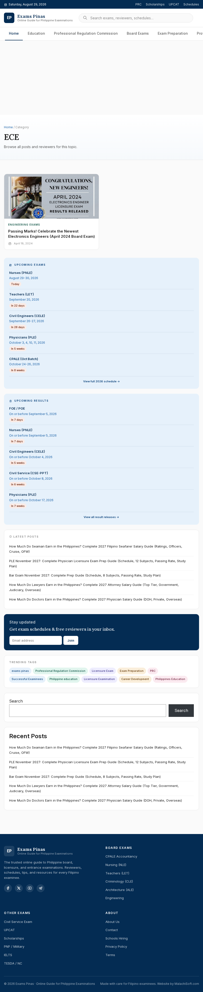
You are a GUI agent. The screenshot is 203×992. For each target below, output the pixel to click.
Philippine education (63, 679)
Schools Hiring (116, 938)
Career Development (135, 679)
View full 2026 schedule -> (101, 381)
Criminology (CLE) (119, 881)
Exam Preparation (173, 33)
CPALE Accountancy (121, 856)
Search (16, 701)
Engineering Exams (24, 224)
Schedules (191, 4)
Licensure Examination (99, 679)
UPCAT (174, 4)
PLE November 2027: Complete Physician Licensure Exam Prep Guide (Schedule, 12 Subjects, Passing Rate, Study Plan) (97, 563)
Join (70, 640)
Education (36, 33)
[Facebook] (8, 888)
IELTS (8, 955)
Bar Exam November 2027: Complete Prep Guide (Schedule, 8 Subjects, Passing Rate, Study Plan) (85, 575)
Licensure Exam (102, 671)
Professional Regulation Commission (86, 33)
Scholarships (155, 4)
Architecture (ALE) (119, 890)
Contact (111, 930)
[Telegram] (41, 888)
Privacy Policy (116, 946)
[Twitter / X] (19, 888)
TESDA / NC (13, 963)
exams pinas (20, 671)
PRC (138, 4)
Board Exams (138, 33)
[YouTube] (30, 888)
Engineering (114, 898)
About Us (112, 922)
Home (14, 33)
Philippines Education (170, 679)
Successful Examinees (27, 679)
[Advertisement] (101, 61)
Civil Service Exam (18, 922)
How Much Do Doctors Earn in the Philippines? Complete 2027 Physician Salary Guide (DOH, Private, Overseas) (95, 599)
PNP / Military (14, 946)
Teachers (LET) (117, 873)
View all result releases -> (101, 517)
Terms (110, 955)
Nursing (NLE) (115, 865)
